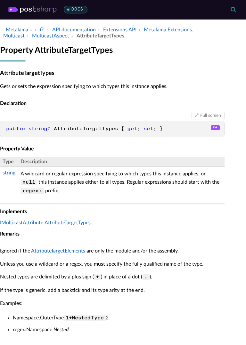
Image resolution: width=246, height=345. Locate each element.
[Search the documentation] (233, 9)
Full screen (210, 115)
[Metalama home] (32, 9)
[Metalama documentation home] (42, 29)
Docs (77, 9)
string (9, 172)
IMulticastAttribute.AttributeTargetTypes (45, 222)
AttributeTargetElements (58, 250)
